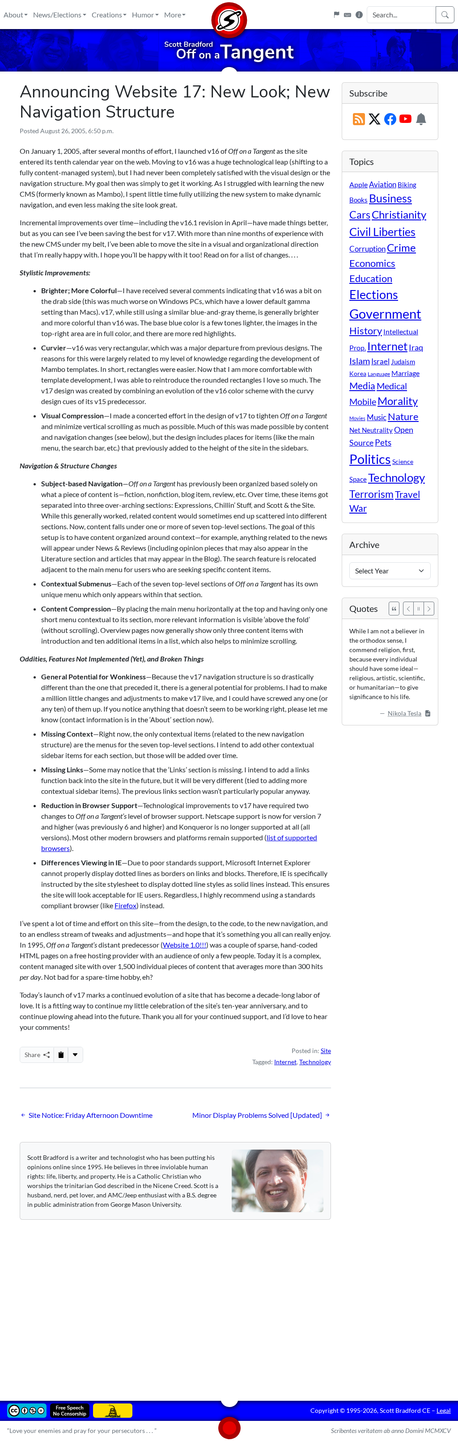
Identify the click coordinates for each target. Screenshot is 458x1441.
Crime (401, 247)
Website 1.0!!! (184, 944)
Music (376, 417)
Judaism (403, 362)
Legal (444, 1410)
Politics (370, 459)
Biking (407, 185)
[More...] (75, 1054)
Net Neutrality (371, 430)
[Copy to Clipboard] (61, 1054)
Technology (315, 1062)
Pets (383, 442)
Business (390, 198)
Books (358, 200)
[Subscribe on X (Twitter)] (375, 119)
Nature (403, 416)
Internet (285, 1062)
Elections (373, 294)
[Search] (445, 14)
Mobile (362, 401)
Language (379, 374)
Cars (359, 214)
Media (362, 386)
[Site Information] (359, 14)
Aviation (382, 184)
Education (370, 278)
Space (358, 479)
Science (402, 461)
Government (385, 313)
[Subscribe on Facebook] (390, 119)
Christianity (399, 214)
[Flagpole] (336, 14)
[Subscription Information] (421, 119)
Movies (357, 418)
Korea (357, 373)
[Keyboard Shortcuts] (347, 14)
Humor (143, 14)
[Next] (429, 608)
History (365, 330)
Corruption (367, 248)
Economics (372, 263)
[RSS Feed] (359, 119)
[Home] (229, 14)
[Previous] (408, 608)
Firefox (125, 905)
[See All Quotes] (394, 608)
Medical (392, 385)
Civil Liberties (382, 231)
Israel (380, 361)
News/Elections (57, 14)
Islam (359, 361)
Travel (407, 494)
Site (326, 1050)
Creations (107, 14)
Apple (358, 184)
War (358, 508)
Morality (397, 400)
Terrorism (371, 494)
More (172, 14)
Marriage (405, 373)
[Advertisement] (229, 1303)
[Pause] (418, 608)
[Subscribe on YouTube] (405, 119)
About (13, 14)
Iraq (416, 347)
